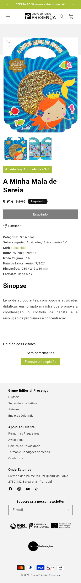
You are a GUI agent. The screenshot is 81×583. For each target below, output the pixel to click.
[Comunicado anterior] (7, 4)
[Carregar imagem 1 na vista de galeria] (15, 148)
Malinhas (20, 247)
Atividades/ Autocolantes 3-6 (27, 169)
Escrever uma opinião (40, 362)
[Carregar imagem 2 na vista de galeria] (40, 148)
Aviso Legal (16, 439)
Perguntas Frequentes (23, 433)
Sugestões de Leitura (23, 403)
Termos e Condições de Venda (29, 452)
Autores (13, 409)
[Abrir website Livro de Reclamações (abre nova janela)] (41, 546)
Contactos (15, 458)
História (14, 397)
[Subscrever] (67, 510)
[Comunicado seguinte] (73, 4)
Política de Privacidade (24, 446)
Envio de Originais (20, 415)
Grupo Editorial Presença (45, 575)
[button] (8, 16)
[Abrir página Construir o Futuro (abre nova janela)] (40, 526)
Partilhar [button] (14, 226)
